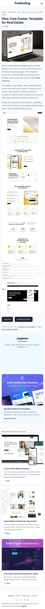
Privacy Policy (26, 596)
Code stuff (11, 12)
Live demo (7, 319)
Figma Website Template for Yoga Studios (20, 521)
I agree (23, 606)
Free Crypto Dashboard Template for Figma (21, 574)
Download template (23, 319)
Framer (4, 329)
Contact (34, 596)
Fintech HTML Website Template (16, 468)
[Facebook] (24, 600)
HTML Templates (30, 327)
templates (9, 329)
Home (4, 12)
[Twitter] (20, 600)
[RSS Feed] (17, 600)
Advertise (11, 596)
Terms (18, 596)
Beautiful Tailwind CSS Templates (17, 409)
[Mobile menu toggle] (41, 3)
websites (15, 329)
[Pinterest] (28, 600)
